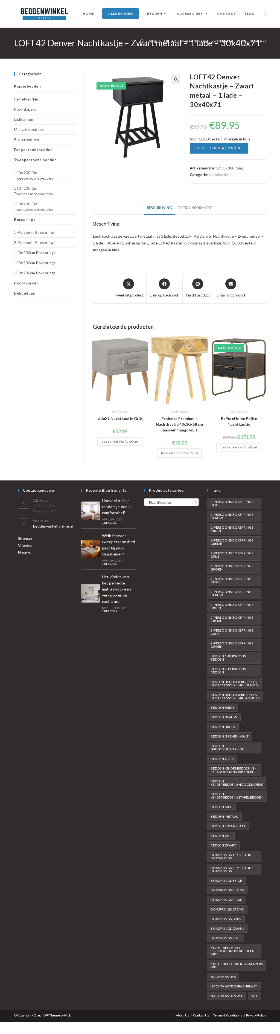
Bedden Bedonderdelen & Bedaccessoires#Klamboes (235, 696)
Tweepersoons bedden (35, 160)
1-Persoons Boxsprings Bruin (232, 529)
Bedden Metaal (224, 816)
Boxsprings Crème (227, 909)
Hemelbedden (26, 99)
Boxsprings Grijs (226, 919)
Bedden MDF (221, 807)
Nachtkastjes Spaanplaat (234, 986)
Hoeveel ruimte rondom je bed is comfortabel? (117, 506)
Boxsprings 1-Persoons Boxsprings (232, 856)
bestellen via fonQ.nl (219, 148)
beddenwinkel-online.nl (53, 526)
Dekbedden (24, 293)
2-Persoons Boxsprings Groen (232, 645)
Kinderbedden (27, 86)
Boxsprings (24, 219)
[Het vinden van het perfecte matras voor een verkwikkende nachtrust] (90, 593)
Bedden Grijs (222, 759)
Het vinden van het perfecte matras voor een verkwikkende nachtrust (116, 589)
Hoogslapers (25, 109)
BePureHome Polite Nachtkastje (239, 421)
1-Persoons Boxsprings (34, 232)
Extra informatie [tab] (195, 208)
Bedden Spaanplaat (228, 826)
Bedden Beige (223, 707)
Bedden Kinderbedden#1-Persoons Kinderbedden (233, 770)
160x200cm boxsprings (35, 263)
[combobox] (171, 502)
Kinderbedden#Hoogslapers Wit (237, 965)
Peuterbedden (26, 139)
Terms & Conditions (227, 1015)
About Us (182, 1015)
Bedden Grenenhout (230, 736)
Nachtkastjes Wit (227, 996)
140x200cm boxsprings (35, 252)
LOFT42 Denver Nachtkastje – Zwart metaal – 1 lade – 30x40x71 (215, 41)
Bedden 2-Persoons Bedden (228, 670)
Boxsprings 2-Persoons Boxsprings (232, 869)
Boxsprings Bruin (227, 900)
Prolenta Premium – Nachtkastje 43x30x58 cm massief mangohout (179, 424)
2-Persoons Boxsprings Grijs (232, 632)
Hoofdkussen (26, 283)
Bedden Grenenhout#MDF (227, 747)
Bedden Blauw (224, 717)
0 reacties (109, 522)
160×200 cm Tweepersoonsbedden (33, 191)
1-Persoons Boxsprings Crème (232, 542)
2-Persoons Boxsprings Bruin (232, 606)
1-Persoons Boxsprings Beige (232, 503)
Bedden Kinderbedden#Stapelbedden (237, 795)
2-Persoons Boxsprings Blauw (232, 593)
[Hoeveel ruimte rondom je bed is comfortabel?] (90, 511)
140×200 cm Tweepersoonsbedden (33, 175)
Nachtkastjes (219, 174)
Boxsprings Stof (226, 938)
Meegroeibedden (29, 129)
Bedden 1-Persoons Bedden (228, 657)
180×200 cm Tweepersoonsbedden (33, 207)
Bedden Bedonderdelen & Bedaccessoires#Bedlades (234, 683)
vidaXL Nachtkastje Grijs (120, 418)
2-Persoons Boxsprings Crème (232, 619)
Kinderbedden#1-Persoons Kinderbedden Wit (233, 951)
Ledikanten (23, 119)
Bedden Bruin (223, 727)
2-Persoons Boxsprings (34, 242)
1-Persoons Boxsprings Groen (232, 567)
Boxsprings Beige (226, 881)
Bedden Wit (221, 836)
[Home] (142, 41)
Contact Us (201, 1015)
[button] (175, 79)
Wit (254, 996)
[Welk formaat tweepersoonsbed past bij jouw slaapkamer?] (90, 549)
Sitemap (25, 538)
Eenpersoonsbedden (33, 150)
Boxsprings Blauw (227, 890)
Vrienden (26, 545)
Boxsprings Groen (227, 928)
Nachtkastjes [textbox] (170, 502)
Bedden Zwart (223, 845)
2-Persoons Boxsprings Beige (232, 580)
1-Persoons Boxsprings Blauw (232, 516)
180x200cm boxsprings (35, 273)
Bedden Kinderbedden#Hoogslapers (237, 783)
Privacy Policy (256, 1015)
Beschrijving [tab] (159, 208)
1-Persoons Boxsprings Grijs (232, 554)
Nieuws (24, 552)
